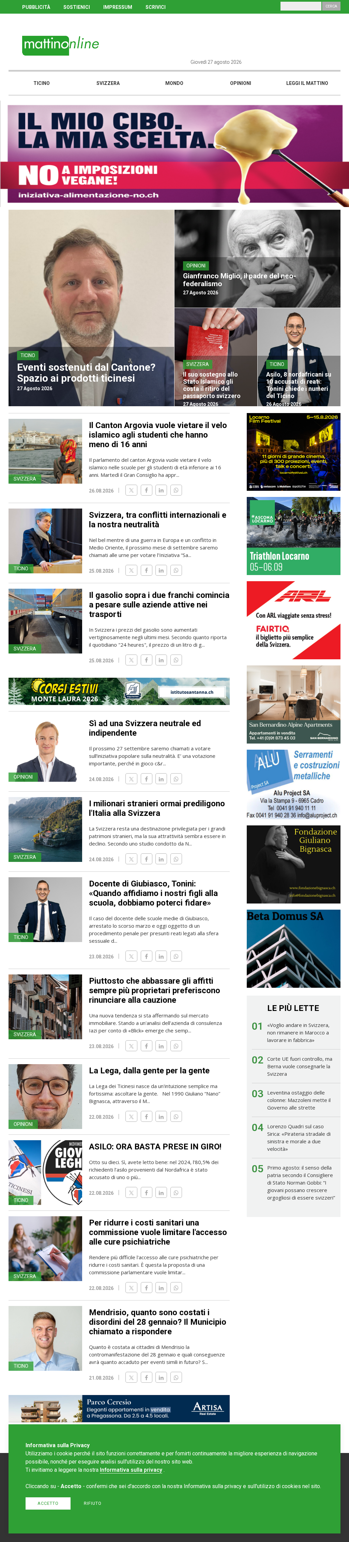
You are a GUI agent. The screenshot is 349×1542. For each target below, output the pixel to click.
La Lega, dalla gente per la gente (149, 1070)
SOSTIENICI (76, 7)
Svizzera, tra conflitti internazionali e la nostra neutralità (157, 519)
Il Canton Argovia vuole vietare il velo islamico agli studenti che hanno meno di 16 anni (158, 435)
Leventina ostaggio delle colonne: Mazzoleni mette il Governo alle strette (299, 1100)
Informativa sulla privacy (131, 1470)
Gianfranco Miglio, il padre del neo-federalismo (239, 280)
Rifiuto (93, 1503)
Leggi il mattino (307, 83)
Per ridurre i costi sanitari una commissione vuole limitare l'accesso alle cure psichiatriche (158, 1232)
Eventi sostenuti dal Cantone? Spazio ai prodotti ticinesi (86, 372)
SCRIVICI (156, 7)
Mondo (174, 83)
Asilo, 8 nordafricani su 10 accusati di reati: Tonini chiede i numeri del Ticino (298, 385)
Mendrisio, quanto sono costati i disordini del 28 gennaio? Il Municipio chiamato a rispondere (157, 1322)
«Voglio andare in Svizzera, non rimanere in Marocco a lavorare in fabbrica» (298, 1032)
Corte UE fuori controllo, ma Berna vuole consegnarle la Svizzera (299, 1066)
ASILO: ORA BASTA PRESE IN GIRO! (155, 1146)
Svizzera (108, 83)
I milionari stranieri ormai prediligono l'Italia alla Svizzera (157, 808)
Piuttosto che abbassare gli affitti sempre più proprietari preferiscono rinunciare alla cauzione (154, 990)
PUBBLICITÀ (36, 7)
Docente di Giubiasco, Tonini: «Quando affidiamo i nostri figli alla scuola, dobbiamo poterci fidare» (153, 893)
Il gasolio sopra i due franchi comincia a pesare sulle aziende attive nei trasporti (159, 604)
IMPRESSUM (117, 7)
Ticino (41, 83)
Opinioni (240, 83)
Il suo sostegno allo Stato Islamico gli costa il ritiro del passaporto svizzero (212, 385)
